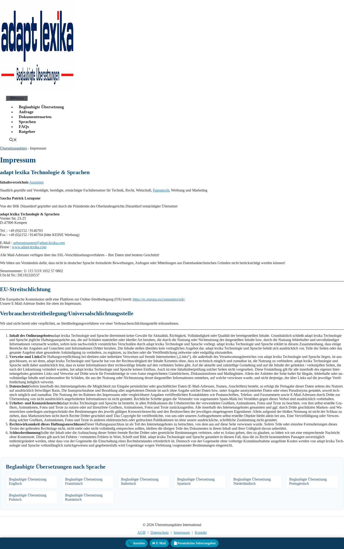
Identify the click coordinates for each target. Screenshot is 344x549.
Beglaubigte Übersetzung (41, 107)
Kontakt (201, 532)
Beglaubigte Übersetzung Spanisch (196, 481)
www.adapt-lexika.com (29, 247)
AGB (141, 532)
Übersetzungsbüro (13, 148)
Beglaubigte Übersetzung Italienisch (139, 481)
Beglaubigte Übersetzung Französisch (83, 481)
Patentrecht (161, 190)
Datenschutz (159, 532)
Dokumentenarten (35, 116)
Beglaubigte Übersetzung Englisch (27, 481)
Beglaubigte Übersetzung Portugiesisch (308, 481)
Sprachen (27, 121)
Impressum (182, 532)
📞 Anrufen (136, 543)
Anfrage (26, 111)
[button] (13, 140)
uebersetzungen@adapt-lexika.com (39, 243)
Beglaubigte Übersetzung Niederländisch (252, 481)
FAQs (24, 126)
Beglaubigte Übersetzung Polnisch (27, 497)
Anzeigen (36, 182)
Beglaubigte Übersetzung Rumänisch (83, 497)
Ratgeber (27, 131)
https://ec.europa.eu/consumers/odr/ (159, 299)
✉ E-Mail (159, 543)
